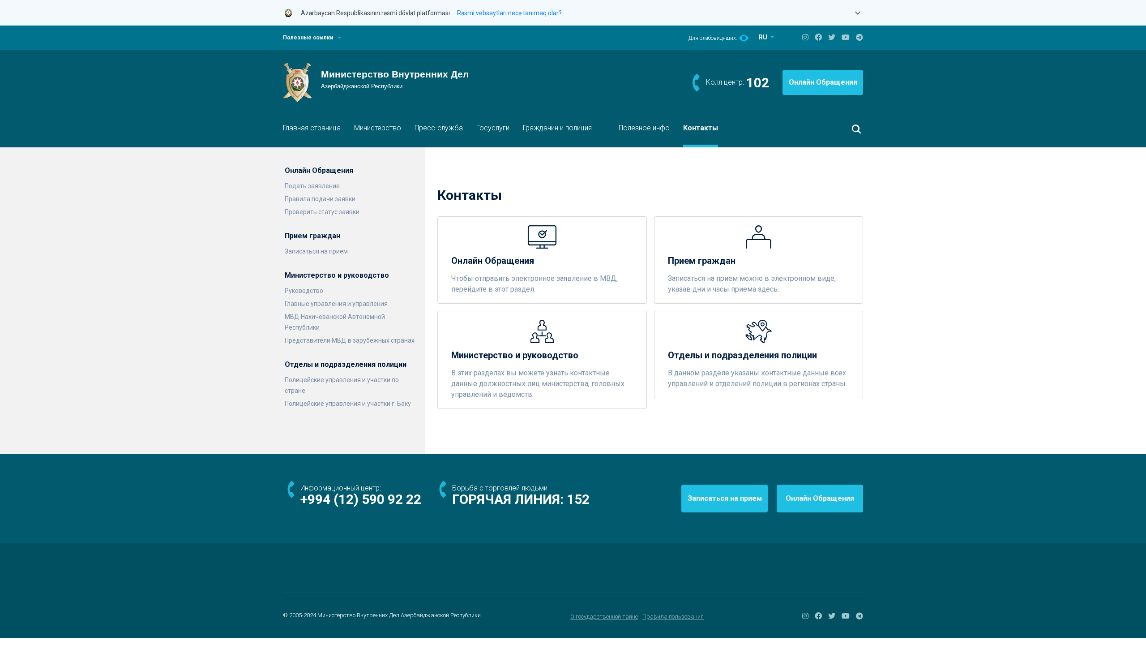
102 (757, 82)
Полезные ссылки (308, 37)
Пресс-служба (439, 128)
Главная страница (312, 128)
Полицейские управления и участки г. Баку (348, 403)
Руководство (304, 290)
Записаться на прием (316, 251)
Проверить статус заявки (322, 211)
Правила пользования (673, 616)
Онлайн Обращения (823, 82)
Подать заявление (312, 185)
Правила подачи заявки (320, 198)
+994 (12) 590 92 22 (360, 499)
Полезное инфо (644, 128)
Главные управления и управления (336, 303)
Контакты (700, 128)
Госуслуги (492, 128)
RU (764, 37)
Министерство (377, 128)
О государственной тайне (604, 616)
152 (578, 499)
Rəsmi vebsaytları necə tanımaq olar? (509, 13)
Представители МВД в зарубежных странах (350, 340)
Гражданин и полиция (557, 128)
